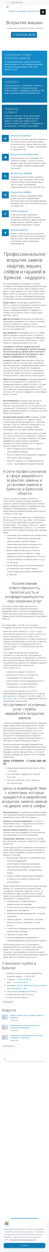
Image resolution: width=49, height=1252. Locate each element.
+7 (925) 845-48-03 (16, 3)
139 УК (22, 698)
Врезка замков (19, 229)
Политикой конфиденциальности (23, 1240)
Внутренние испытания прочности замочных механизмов (25, 1026)
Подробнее (7, 1002)
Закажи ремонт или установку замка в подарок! (26, 1016)
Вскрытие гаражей (21, 173)
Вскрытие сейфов (21, 192)
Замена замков (19, 210)
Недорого (11, 82)
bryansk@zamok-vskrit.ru (26, 991)
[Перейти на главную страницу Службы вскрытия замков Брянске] (24, 11)
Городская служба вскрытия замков (17, 56)
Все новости (9, 1046)
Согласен (24, 1245)
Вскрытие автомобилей (24, 154)
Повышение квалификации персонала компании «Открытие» (26, 1036)
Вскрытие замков (21, 135)
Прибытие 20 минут (11, 110)
